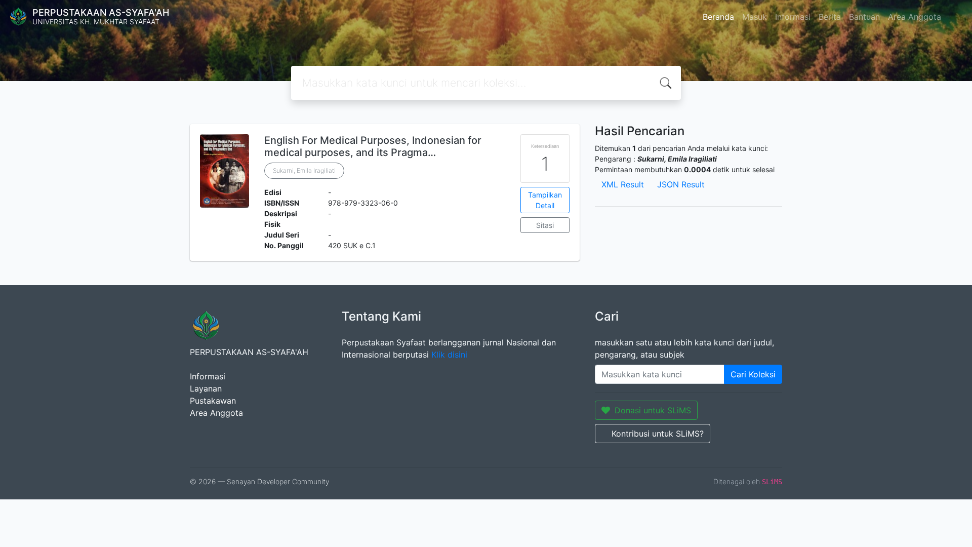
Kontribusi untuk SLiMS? (658, 433)
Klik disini (449, 354)
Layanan (206, 388)
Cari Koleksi (753, 374)
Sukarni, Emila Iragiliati (304, 170)
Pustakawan (213, 401)
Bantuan (864, 17)
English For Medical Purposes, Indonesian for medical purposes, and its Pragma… (372, 146)
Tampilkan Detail (545, 200)
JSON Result (681, 184)
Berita (830, 17)
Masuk (754, 17)
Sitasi (545, 225)
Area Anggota (914, 17)
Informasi (793, 17)
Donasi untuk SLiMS (653, 410)
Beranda (718, 17)
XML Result (622, 184)
